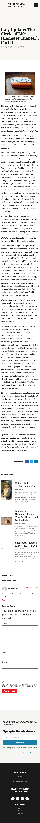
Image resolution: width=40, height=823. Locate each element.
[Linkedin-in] (27, 798)
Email (5, 662)
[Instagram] (13, 798)
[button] (36, 5)
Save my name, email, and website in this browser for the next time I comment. (20, 685)
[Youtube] (22, 798)
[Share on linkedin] (36, 461)
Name (5, 652)
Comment (7, 623)
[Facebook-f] (17, 798)
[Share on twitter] (31, 461)
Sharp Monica (16, 4)
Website (5, 672)
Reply (3, 600)
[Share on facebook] (27, 461)
